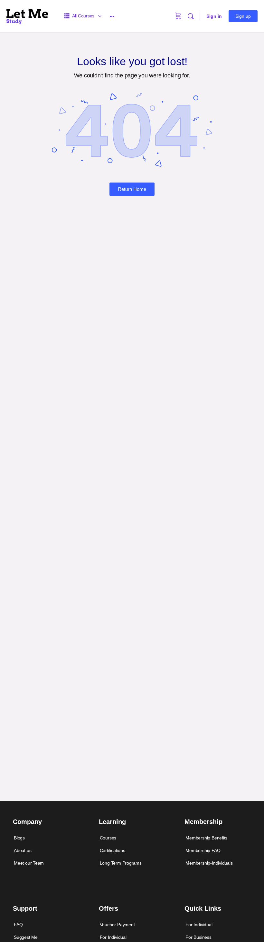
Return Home (132, 189)
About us (22, 850)
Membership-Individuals (208, 863)
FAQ (18, 924)
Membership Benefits (206, 837)
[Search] (190, 16)
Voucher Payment (117, 924)
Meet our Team (29, 863)
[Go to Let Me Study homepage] (27, 15)
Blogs (19, 837)
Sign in (214, 16)
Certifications (112, 850)
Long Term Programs (121, 863)
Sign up (243, 16)
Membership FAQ (202, 850)
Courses (108, 837)
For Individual (198, 924)
